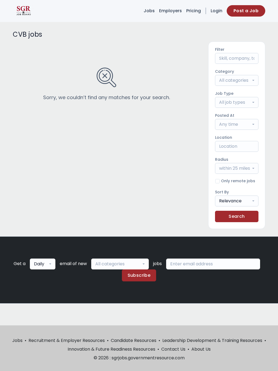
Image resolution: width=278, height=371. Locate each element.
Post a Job (245, 11)
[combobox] (236, 80)
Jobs (149, 11)
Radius (221, 159)
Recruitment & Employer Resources (67, 340)
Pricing (193, 11)
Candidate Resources (133, 340)
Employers (170, 11)
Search (237, 216)
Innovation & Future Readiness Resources (111, 349)
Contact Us (173, 349)
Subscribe (139, 275)
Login (216, 11)
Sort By (222, 192)
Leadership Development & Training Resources (212, 340)
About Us (201, 349)
